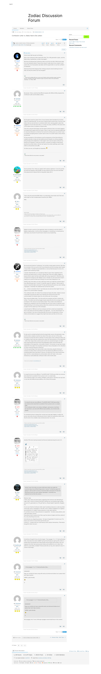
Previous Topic (54, 637)
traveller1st (18, 125)
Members (22, 28)
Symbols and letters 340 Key (44, 657)
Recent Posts (30, 28)
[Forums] (13, 32)
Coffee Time (23, 44)
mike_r (18, 201)
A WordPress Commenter (74, 47)
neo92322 (27, 657)
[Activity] (17, 64)
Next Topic (62, 637)
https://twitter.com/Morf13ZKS (30, 252)
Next (64, 39)
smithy (18, 492)
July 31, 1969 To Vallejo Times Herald (77, 41)
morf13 (18, 235)
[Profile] (16, 64)
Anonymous (18, 380)
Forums (15, 28)
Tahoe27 (18, 60)
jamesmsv (18, 340)
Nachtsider (18, 98)
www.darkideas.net (37, 360)
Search (70, 34)
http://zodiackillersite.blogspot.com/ (31, 251)
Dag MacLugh (18, 545)
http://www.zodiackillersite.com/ (30, 249)
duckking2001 (18, 174)
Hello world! (71, 43)
